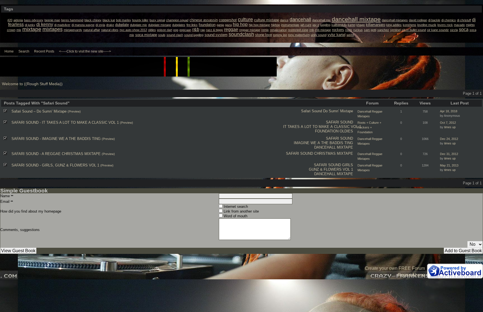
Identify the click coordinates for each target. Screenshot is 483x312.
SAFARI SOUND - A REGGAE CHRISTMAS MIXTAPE (56, 154)
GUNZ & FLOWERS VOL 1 (331, 169)
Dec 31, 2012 (449, 154)
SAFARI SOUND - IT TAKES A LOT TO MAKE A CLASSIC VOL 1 (65, 122)
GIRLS (347, 165)
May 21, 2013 (449, 165)
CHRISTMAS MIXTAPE (333, 153)
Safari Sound (311, 111)
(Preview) (74, 111)
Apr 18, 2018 (448, 111)
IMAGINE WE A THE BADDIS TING (323, 143)
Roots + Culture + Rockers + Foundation (369, 127)
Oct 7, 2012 (448, 122)
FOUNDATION (326, 131)
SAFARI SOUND (339, 122)
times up (450, 127)
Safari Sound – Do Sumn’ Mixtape (39, 111)
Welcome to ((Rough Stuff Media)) (32, 84)
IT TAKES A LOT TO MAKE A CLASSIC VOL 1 (322, 127)
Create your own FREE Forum (395, 268)
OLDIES (346, 131)
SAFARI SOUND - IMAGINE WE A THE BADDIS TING (56, 139)
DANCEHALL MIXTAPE (333, 147)
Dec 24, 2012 (449, 138)
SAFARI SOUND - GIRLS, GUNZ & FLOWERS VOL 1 (55, 165)
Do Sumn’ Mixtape (338, 111)
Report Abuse (411, 275)
